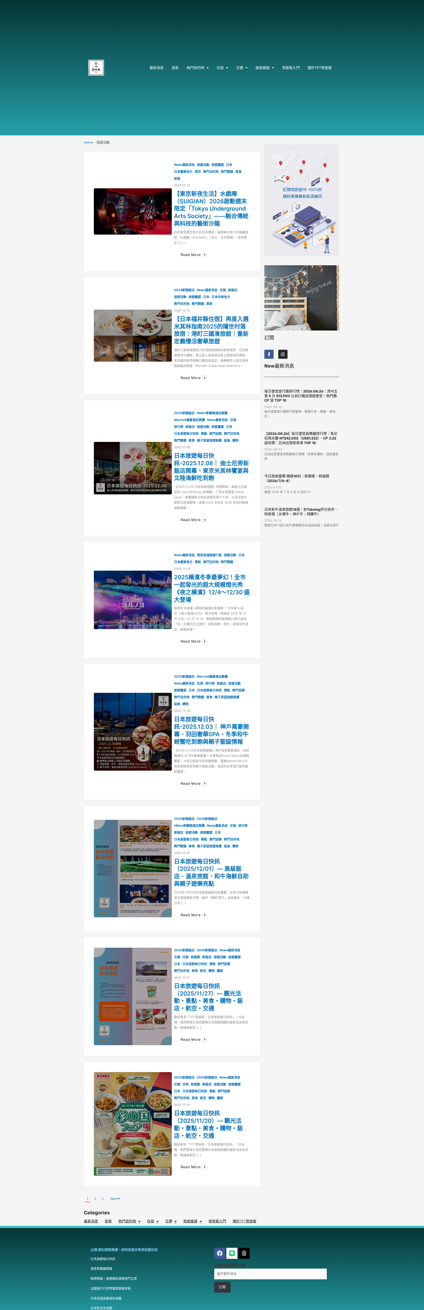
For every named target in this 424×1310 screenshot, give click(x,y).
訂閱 (222, 1287)
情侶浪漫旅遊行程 (209, 555)
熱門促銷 (215, 433)
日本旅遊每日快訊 (186, 433)
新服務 (195, 957)
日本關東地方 (183, 171)
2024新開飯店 (184, 290)
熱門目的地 (195, 67)
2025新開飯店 (184, 413)
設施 (177, 178)
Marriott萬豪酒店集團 (189, 420)
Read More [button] (191, 254)
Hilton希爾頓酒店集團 (212, 413)
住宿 (220, 67)
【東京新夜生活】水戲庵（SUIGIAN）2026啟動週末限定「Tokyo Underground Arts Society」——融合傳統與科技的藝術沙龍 (211, 208)
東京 (198, 171)
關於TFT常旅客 (320, 67)
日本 (229, 164)
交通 (239, 67)
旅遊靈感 (263, 67)
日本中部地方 (221, 297)
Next (113, 1198)
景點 (204, 433)
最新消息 (157, 67)
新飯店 (232, 290)
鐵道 (220, 970)
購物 (235, 440)
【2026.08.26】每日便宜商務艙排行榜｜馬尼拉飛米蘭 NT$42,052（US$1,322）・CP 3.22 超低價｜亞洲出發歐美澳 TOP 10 (300, 438)
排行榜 (178, 426)
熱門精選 (227, 171)
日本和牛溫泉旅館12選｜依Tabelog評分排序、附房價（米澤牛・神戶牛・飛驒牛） (301, 511)
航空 (203, 970)
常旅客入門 (291, 67)
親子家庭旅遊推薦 (209, 440)
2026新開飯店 (207, 818)
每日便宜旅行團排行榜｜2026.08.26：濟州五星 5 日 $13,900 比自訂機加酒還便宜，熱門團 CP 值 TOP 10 (300, 396)
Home (88, 142)
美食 (238, 171)
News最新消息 (184, 164)
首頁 (175, 67)
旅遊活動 (203, 164)
